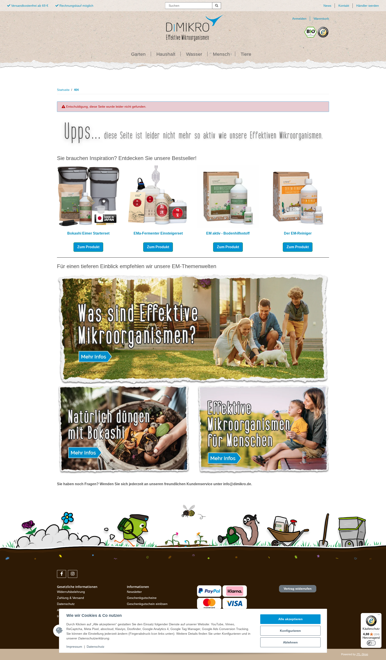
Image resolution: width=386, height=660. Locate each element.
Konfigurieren (290, 630)
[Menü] (379, 615)
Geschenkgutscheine (142, 598)
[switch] (371, 643)
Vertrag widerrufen (298, 588)
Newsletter (134, 592)
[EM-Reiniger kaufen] (297, 196)
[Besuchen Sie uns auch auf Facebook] (61, 574)
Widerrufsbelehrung (71, 592)
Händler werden (367, 5)
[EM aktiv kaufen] (228, 196)
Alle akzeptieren (290, 619)
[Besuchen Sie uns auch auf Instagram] (72, 574)
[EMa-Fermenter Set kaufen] (158, 196)
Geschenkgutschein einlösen (147, 604)
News (327, 5)
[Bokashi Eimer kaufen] (88, 196)
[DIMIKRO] (187, 26)
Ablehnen (290, 642)
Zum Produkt (88, 247)
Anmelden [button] (299, 18)
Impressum (74, 646)
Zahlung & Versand (70, 598)
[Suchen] (216, 5)
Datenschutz (66, 604)
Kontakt (343, 5)
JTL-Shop (362, 654)
